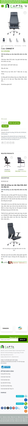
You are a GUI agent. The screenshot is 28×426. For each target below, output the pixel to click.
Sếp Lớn (18, 217)
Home (2, 45)
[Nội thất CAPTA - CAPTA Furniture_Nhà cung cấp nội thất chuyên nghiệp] (14, 6)
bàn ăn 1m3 (21, 417)
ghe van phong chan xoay (14, 137)
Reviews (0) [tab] (4, 181)
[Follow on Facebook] (2, 408)
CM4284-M (7, 169)
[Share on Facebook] (5, 143)
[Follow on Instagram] (5, 408)
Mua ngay (5, 126)
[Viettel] (21, 328)
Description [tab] (5, 178)
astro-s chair (7, 417)
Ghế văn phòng (18, 45)
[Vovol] (7, 328)
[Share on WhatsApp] (2, 143)
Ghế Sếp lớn (23, 132)
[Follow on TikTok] (8, 408)
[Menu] (2, 6)
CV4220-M (20, 169)
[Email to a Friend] (10, 143)
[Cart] (25, 6)
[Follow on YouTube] (13, 408)
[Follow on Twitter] (10, 408)
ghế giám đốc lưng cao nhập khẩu (16, 136)
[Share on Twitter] (8, 143)
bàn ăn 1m (14, 417)
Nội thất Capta (7, 256)
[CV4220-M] (21, 162)
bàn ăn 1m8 (19, 420)
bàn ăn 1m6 (19, 419)
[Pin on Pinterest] (13, 143)
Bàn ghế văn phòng (9, 45)
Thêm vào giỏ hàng (14, 123)
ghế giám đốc (6, 136)
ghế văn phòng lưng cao (14, 139)
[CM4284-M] (7, 162)
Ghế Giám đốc (18, 132)
